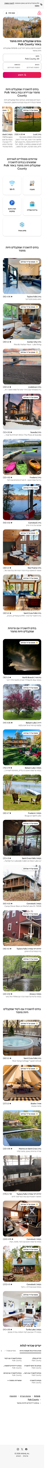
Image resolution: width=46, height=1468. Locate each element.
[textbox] (31, 67)
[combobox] (22, 58)
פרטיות (25, 1456)
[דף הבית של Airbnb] (39, 13)
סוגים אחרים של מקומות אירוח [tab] (30, 1351)
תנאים (18, 1456)
